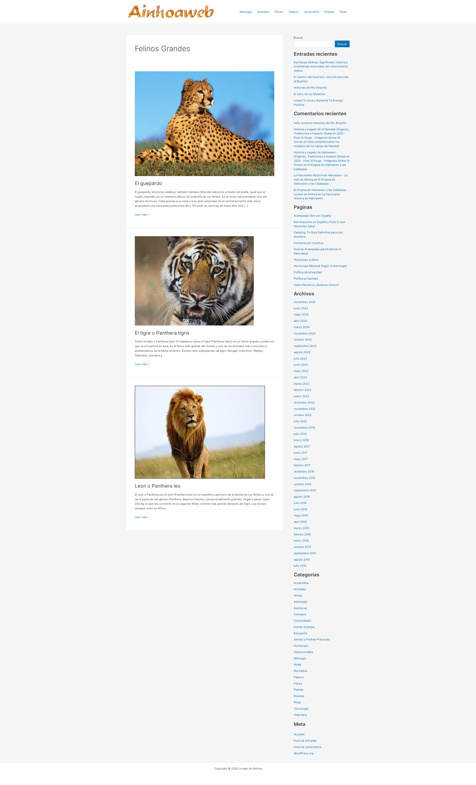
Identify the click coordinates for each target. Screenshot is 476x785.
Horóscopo (301, 645)
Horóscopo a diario (306, 259)
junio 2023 (301, 364)
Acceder (299, 734)
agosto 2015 (302, 559)
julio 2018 (300, 434)
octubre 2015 (302, 547)
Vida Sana (300, 715)
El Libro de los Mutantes (309, 94)
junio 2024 (301, 308)
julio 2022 (300, 421)
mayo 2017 (301, 459)
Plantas (329, 12)
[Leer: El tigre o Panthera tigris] (194, 280)
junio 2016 (300, 509)
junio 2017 (300, 452)
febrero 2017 (302, 465)
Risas (343, 12)
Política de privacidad (308, 272)
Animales (263, 12)
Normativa (300, 671)
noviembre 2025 (304, 302)
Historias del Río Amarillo (310, 87)
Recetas (299, 696)
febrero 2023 (302, 390)
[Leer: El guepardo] (204, 123)
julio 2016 (300, 503)
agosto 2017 (302, 446)
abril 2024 (300, 321)
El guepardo (148, 183)
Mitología (246, 12)
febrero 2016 (302, 534)
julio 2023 (300, 358)
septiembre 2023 (305, 346)
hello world (301, 123)
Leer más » (142, 215)
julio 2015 (300, 565)
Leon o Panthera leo (158, 486)
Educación (300, 633)
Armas (298, 595)
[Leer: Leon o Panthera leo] (200, 432)
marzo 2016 (301, 528)
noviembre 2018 (304, 427)
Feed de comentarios (307, 747)
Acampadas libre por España (312, 215)
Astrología (300, 602)
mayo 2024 (301, 314)
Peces (279, 12)
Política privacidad (306, 278)
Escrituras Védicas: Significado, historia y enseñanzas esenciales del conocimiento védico (321, 66)
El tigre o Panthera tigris (162, 333)
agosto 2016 (302, 496)
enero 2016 (301, 540)
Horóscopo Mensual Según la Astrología (320, 266)
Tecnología (301, 708)
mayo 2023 (301, 371)
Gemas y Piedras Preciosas (312, 639)
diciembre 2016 (304, 471)
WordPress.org (303, 753)
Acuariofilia (311, 12)
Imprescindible (303, 652)
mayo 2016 (301, 515)
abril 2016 (300, 522)
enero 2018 (301, 440)
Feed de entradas (305, 740)
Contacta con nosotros (309, 243)
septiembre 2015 (305, 553)
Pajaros (294, 12)
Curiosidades (302, 620)
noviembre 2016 (304, 478)
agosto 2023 (302, 352)
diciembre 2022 (304, 402)
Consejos (300, 614)
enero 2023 (301, 396)
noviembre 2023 (305, 333)
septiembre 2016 (305, 490)
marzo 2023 (302, 383)
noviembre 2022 (304, 409)
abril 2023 (300, 377)
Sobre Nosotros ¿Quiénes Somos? (316, 285)
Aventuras (300, 608)
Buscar (298, 37)
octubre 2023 (303, 339)
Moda (297, 664)
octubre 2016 (302, 484)
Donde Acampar (304, 627)
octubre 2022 (302, 415)
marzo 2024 (302, 327)
